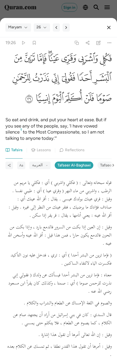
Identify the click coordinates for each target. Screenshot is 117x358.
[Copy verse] (76, 42)
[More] (109, 42)
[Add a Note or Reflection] (98, 42)
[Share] (87, 42)
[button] (105, 60)
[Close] (108, 27)
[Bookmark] (34, 42)
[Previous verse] (56, 27)
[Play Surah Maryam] (23, 42)
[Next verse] (66, 27)
